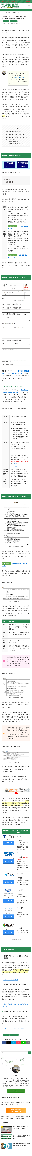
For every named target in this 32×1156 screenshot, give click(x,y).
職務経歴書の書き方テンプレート (16, 137)
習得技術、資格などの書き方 (17, 144)
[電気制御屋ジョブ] (10, 6)
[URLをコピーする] (28, 1042)
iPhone (15, 464)
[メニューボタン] (29, 6)
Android (15, 466)
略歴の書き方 (12, 139)
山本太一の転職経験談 (10, 980)
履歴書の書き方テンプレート (15, 134)
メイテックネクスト (19, 77)
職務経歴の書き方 (14, 141)
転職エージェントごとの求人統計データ (16, 1028)
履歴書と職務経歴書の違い (14, 131)
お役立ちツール (13, 21)
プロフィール (16, 1091)
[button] (4, 1042)
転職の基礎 (6, 21)
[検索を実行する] (29, 1052)
